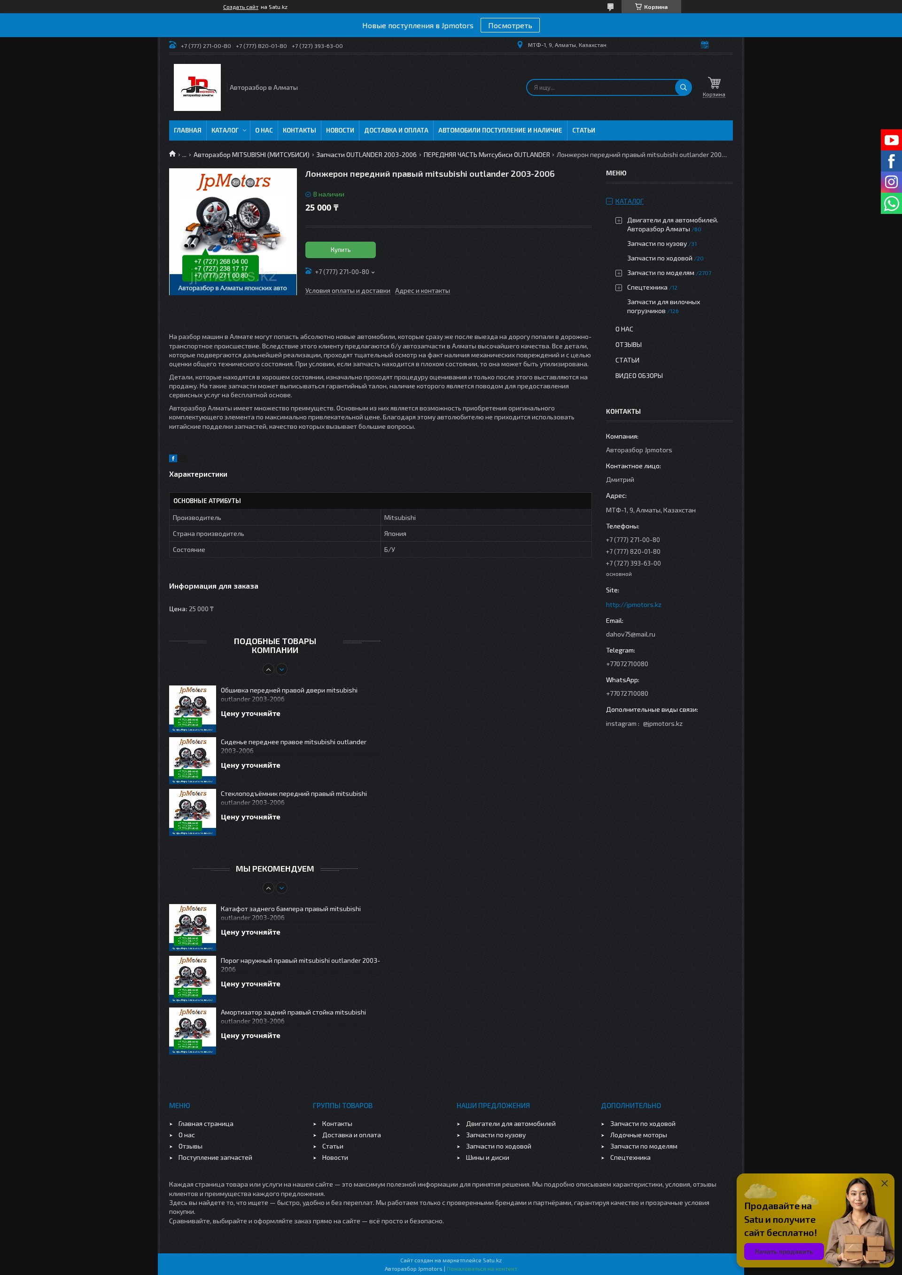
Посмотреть (510, 25)
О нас (264, 130)
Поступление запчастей (215, 1157)
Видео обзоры (639, 375)
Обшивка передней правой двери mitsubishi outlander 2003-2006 (289, 694)
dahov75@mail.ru (630, 634)
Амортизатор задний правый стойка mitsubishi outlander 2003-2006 (293, 1016)
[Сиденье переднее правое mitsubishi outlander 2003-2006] (192, 760)
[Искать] (683, 87)
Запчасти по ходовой (659, 258)
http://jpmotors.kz (633, 604)
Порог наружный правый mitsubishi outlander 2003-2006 (300, 964)
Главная (188, 130)
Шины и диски (487, 1157)
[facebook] (173, 460)
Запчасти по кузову (657, 243)
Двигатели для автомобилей (511, 1123)
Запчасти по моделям (660, 272)
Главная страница (206, 1123)
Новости (340, 130)
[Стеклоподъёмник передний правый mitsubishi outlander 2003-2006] (192, 812)
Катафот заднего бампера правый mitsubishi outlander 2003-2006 (291, 913)
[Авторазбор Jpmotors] (197, 87)
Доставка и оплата (396, 130)
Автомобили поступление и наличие (500, 130)
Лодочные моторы (638, 1135)
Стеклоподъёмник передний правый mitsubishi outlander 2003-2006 (294, 797)
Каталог (225, 130)
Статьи (583, 130)
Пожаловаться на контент (482, 1268)
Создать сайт (240, 6)
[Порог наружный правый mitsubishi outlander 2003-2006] (192, 979)
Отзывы (628, 344)
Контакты (299, 130)
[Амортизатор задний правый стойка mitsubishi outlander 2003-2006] (192, 1031)
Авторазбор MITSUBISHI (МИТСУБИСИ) (252, 154)
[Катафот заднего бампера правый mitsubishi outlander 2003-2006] (192, 927)
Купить (341, 249)
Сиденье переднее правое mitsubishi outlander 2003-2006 (293, 746)
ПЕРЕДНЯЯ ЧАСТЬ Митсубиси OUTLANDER (487, 154)
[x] (183, 460)
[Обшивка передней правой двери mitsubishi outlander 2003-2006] (192, 708)
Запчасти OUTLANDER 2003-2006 (366, 154)
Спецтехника (647, 287)
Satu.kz (492, 1260)
